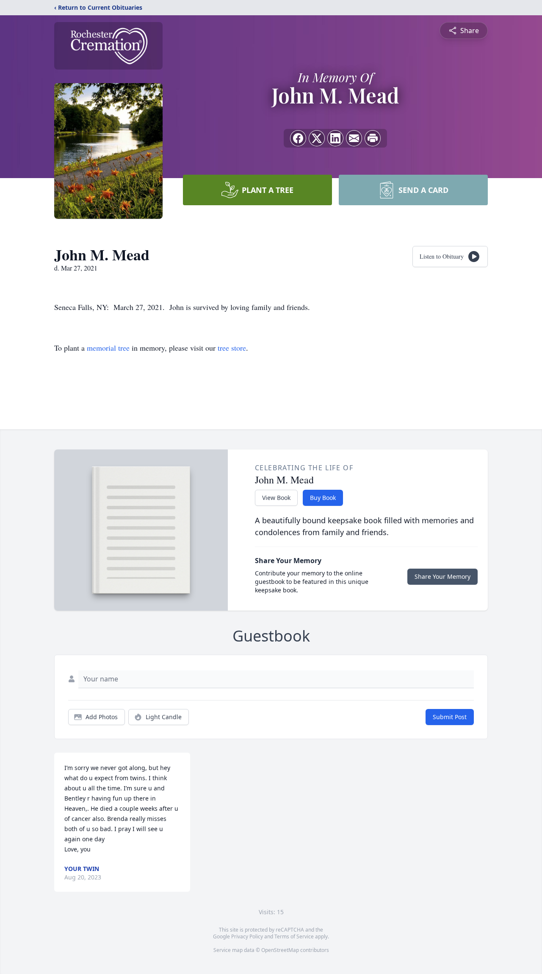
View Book (276, 498)
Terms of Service (294, 936)
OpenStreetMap (280, 950)
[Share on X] (316, 138)
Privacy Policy (247, 936)
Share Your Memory (442, 576)
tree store (232, 348)
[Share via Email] (354, 138)
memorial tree (108, 348)
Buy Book (323, 498)
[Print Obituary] (372, 138)
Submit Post (450, 717)
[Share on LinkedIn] (335, 138)
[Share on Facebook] (298, 138)
